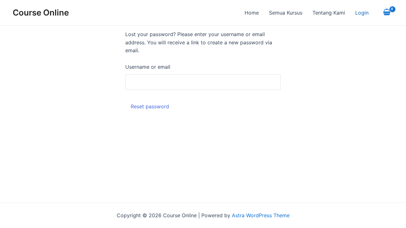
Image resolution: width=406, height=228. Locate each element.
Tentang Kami (328, 13)
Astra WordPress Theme (261, 215)
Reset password (150, 106)
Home (252, 13)
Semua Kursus (285, 13)
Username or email (147, 67)
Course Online (41, 12)
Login (362, 13)
